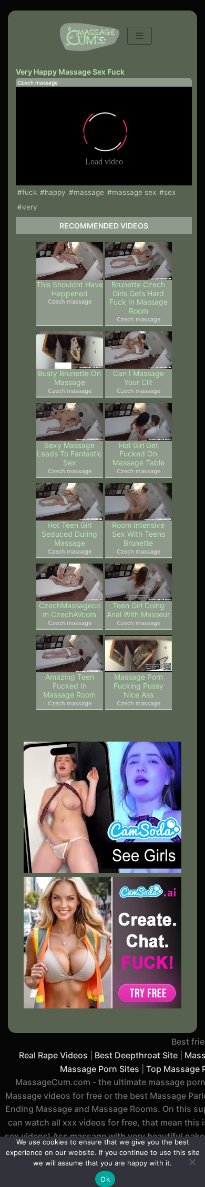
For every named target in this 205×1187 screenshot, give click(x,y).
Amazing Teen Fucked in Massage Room (69, 686)
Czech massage (37, 82)
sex (170, 192)
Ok (105, 1179)
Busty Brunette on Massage (69, 378)
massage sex (134, 192)
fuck (29, 192)
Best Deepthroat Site (136, 1055)
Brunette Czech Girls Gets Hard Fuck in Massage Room (138, 297)
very (29, 207)
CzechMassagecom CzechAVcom (69, 610)
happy (55, 192)
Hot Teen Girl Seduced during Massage (69, 534)
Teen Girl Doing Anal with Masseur (138, 610)
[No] (192, 1162)
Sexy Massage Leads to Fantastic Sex (69, 454)
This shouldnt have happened (69, 289)
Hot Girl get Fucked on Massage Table (138, 454)
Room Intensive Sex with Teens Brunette (138, 534)
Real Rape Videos (53, 1055)
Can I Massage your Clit (138, 378)
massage (89, 192)
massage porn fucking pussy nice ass (138, 686)
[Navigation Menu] (139, 36)
